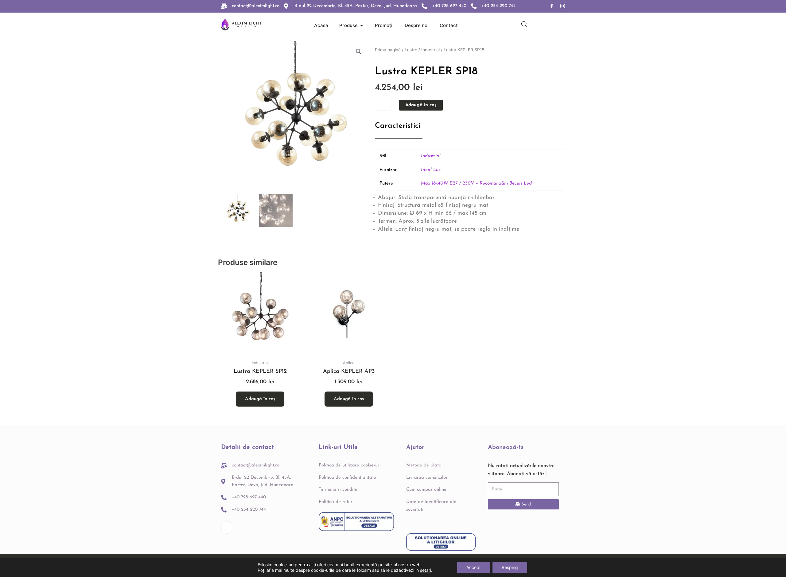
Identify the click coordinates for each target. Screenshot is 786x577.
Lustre (411, 49)
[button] (358, 51)
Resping (510, 567)
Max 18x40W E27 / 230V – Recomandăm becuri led (476, 183)
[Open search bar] (524, 24)
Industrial (430, 49)
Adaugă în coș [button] (260, 399)
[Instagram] (562, 6)
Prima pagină (388, 49)
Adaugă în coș (421, 105)
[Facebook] (552, 6)
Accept (473, 567)
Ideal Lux (431, 170)
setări (425, 570)
